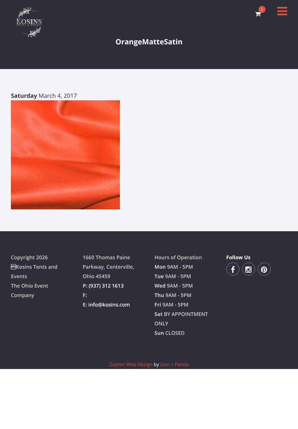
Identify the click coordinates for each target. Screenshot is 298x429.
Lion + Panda (174, 364)
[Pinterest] (264, 269)
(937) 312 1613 (106, 285)
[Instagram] (248, 269)
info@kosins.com (109, 304)
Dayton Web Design (131, 364)
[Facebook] (232, 269)
